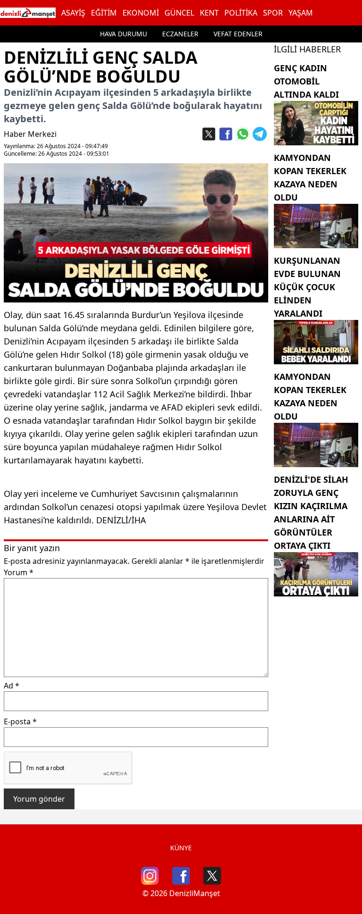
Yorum (18, 572)
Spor (273, 13)
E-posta (20, 721)
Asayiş (73, 13)
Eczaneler (180, 33)
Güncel (179, 13)
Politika (240, 13)
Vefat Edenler (238, 33)
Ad (11, 685)
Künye (181, 847)
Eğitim (104, 13)
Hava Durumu (123, 33)
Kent (209, 13)
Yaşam (300, 13)
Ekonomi (141, 13)
